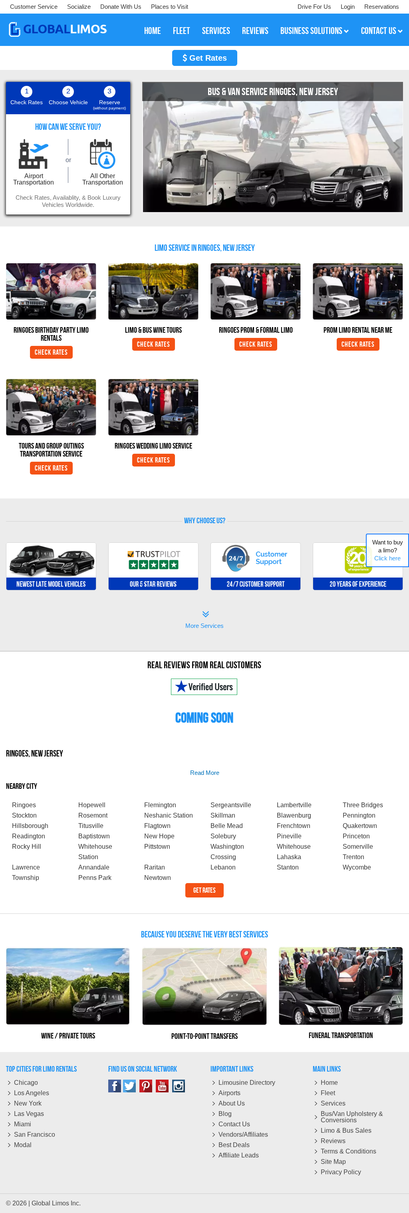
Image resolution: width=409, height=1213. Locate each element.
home (152, 31)
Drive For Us (314, 6)
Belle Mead (226, 825)
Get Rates (207, 58)
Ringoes (24, 805)
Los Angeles (31, 1093)
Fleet (328, 1093)
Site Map (333, 1161)
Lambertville (294, 805)
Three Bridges (363, 805)
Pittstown (157, 846)
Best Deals (234, 1145)
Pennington (359, 815)
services (216, 31)
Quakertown (360, 825)
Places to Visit (169, 6)
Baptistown (94, 836)
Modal (23, 1145)
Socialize (79, 6)
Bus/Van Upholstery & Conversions (352, 1117)
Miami (22, 1124)
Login (348, 6)
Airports (229, 1093)
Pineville (289, 836)
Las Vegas (29, 1113)
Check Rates (51, 352)
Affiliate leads (238, 1155)
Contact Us (234, 1124)
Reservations (381, 6)
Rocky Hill (26, 846)
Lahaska (289, 857)
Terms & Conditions (348, 1151)
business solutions (312, 31)
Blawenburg (294, 815)
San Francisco (34, 1134)
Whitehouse (294, 846)
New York (28, 1103)
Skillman (222, 815)
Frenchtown (293, 825)
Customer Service (34, 6)
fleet (181, 31)
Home (329, 1082)
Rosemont (92, 815)
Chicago (26, 1082)
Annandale (93, 867)
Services (333, 1103)
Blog (225, 1113)
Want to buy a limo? (387, 550)
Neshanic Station (168, 815)
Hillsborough (30, 825)
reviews (255, 31)
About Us (231, 1103)
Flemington (160, 805)
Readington (28, 836)
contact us (379, 31)
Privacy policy (341, 1172)
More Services (204, 620)
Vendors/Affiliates (243, 1134)
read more (204, 772)
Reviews (333, 1141)
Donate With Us (120, 6)
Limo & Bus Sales (346, 1130)
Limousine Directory (246, 1082)
